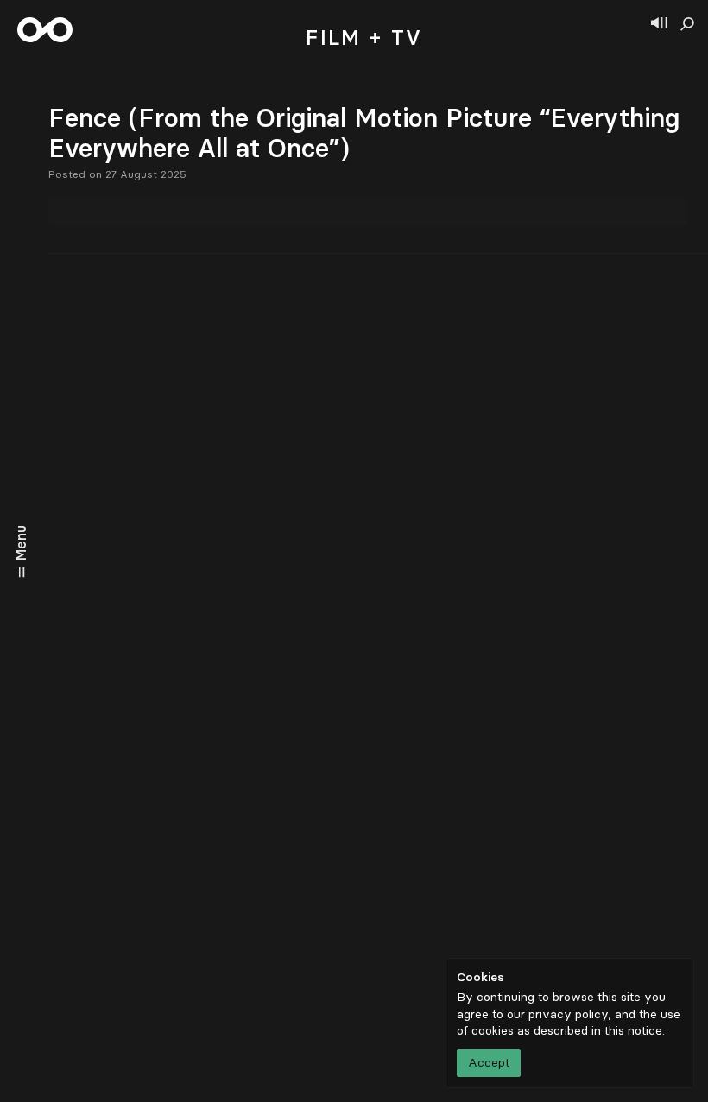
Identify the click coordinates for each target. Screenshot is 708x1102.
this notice (633, 1030)
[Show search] (687, 24)
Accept (488, 1062)
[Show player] (659, 24)
